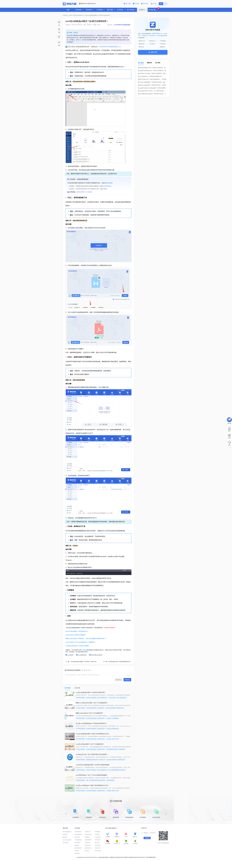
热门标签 (157, 62)
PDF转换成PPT (78, 834)
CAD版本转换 (78, 840)
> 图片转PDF (141, 44)
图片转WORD (78, 848)
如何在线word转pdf (96, 655)
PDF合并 (87, 850)
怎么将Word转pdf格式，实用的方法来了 (114, 708)
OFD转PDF (98, 840)
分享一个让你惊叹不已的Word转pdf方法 (95, 780)
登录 (161, 3)
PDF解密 (87, 837)
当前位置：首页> (67, 15)
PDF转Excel (145, 35)
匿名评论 (118, 679)
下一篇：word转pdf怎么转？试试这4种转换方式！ (117, 661)
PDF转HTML (98, 850)
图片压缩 (97, 842)
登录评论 (127, 679)
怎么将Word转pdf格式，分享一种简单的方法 (96, 697)
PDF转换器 (84, 650)
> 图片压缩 (141, 47)
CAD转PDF (98, 837)
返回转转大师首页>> (110, 627)
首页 (68, 10)
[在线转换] (109, 183)
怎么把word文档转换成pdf (112, 728)
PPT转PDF (97, 845)
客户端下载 (65, 842)
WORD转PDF (88, 840)
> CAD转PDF (152, 44)
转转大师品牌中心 (67, 831)
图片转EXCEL (88, 848)
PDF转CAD (152, 35)
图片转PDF (77, 837)
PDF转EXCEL (88, 834)
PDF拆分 (77, 850)
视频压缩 (77, 845)
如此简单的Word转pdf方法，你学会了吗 (95, 759)
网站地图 (149, 857)
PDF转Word (159, 33)
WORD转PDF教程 (80, 697)
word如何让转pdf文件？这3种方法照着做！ (78, 645)
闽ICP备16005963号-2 (140, 857)
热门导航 (128, 3)
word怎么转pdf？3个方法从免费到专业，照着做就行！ (81, 642)
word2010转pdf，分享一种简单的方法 (117, 697)
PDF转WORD (78, 831)
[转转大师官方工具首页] (84, 192)
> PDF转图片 (162, 41)
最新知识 (149, 62)
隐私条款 (65, 837)
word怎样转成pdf (110, 780)
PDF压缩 (159, 35)
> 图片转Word (141, 41)
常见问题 (65, 834)
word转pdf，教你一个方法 (112, 739)
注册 (165, 3)
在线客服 (147, 838)
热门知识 (141, 63)
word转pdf (77, 228)
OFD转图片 (77, 842)
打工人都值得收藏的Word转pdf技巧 (116, 770)
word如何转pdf (82, 655)
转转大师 (89, 24)
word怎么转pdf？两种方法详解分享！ (76, 635)
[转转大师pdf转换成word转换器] (69, 5)
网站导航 (153, 857)
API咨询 (137, 3)
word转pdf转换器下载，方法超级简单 (95, 708)
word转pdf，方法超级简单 (112, 718)
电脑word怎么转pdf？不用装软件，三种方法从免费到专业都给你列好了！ (86, 638)
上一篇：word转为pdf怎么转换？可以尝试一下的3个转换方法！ (83, 661)
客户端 (154, 3)
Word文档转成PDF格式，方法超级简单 (115, 749)
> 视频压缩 (162, 47)
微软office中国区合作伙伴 (88, 3)
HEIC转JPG (88, 845)
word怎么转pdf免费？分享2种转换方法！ (77, 631)
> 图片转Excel (152, 41)
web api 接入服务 (67, 840)
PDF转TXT (77, 853)
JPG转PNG (87, 842)
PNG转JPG (98, 848)
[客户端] (229, 419)
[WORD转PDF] (107, 186)
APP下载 (145, 3)
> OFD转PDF (162, 44)
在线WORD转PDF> (78, 15)
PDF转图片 (97, 831)
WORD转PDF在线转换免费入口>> (110, 46)
